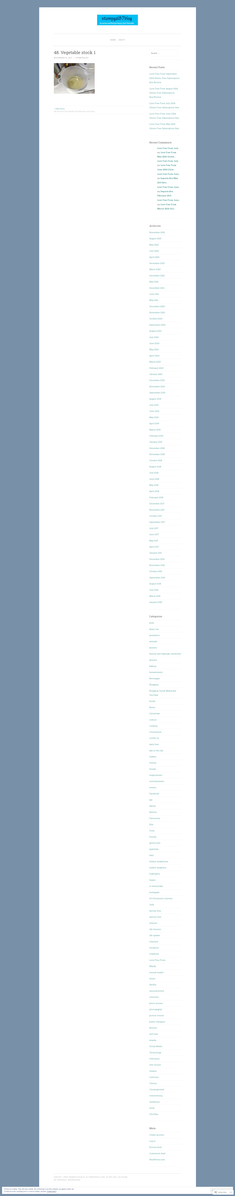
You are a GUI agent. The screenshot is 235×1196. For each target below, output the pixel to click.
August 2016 (155, 583)
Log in (152, 1141)
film (151, 824)
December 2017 (156, 503)
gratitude (153, 849)
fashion (153, 812)
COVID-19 (154, 738)
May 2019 (153, 417)
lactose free (155, 910)
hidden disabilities (158, 861)
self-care (153, 1034)
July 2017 (153, 528)
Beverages (154, 678)
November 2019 (157, 386)
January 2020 (155, 374)
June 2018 (154, 479)
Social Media (155, 1046)
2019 (151, 622)
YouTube (153, 1114)
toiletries (154, 1077)
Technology (155, 1052)
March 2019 (154, 429)
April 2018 (154, 491)
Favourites (154, 818)
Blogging (153, 684)
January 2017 (155, 552)
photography (155, 1009)
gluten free (154, 842)
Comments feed (157, 1153)
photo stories (156, 1003)
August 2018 (155, 466)
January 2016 (155, 602)
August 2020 (155, 331)
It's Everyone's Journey (160, 898)
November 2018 (157, 454)
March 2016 (154, 596)
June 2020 (154, 343)
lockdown (154, 953)
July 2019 (153, 405)
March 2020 (155, 361)
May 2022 (154, 281)
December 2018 (157, 448)
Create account (156, 1134)
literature (154, 947)
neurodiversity (156, 990)
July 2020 (154, 337)
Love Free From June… (168, 174)
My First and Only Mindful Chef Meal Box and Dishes (74, 110)
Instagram (154, 892)
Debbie (152, 756)
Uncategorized (156, 1089)
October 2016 (155, 571)
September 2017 (157, 522)
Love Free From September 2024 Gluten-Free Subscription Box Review (164, 78)
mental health (156, 972)
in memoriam (156, 886)
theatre (153, 1071)
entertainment (156, 781)
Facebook (154, 793)
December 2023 (157, 263)
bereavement (156, 672)
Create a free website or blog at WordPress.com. (79, 1177)
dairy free (154, 744)
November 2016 (157, 565)
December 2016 (157, 559)
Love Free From (157, 960)
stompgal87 (82, 58)
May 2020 (154, 349)
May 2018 (153, 485)
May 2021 (153, 300)
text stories (155, 1064)
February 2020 (156, 368)
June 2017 (154, 534)
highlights (154, 873)
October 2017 (155, 515)
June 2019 (154, 411)
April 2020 (154, 355)
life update (154, 935)
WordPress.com (157, 1159)
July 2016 (153, 589)
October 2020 (155, 318)
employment (155, 775)
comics (153, 719)
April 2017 (154, 546)
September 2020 (157, 324)
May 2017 (153, 540)
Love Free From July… (168, 148)
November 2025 (157, 232)
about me (154, 629)
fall (150, 799)
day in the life (156, 750)
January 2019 (155, 441)
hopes (152, 880)
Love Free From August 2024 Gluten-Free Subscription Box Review (163, 92)
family (152, 806)
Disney (152, 762)
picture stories (156, 1015)
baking (152, 666)
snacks (152, 1040)
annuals (153, 641)
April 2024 (154, 257)
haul (151, 855)
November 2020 (157, 312)
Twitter (153, 1083)
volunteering (155, 1095)
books (152, 701)
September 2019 (157, 392)
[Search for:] (163, 53)
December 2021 (156, 288)
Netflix (152, 984)
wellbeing (154, 1101)
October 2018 (155, 460)
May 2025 (154, 244)
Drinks (152, 769)
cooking (153, 725)
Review (153, 1027)
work (151, 1108)
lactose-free (155, 916)
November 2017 (157, 509)
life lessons (155, 929)
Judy (151, 904)
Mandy (152, 966)
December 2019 (157, 380)
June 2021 (154, 294)
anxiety (153, 647)
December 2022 (157, 275)
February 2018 (156, 497)
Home (113, 40)
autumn (153, 660)
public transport (157, 1021)
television (154, 1058)
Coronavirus (155, 732)
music (152, 978)
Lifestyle (153, 941)
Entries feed (155, 1147)
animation (154, 635)
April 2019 (154, 423)
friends (152, 836)
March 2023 (155, 269)
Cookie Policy (51, 1191)
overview (154, 997)
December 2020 (157, 306)
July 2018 (153, 472)
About (121, 40)
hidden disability (157, 867)
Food (151, 830)
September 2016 (157, 577)
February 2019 (156, 435)
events (152, 787)
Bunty (152, 707)
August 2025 (155, 238)
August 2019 (155, 398)
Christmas (154, 713)
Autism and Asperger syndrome (165, 653)
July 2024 (154, 250)
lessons (153, 923)
